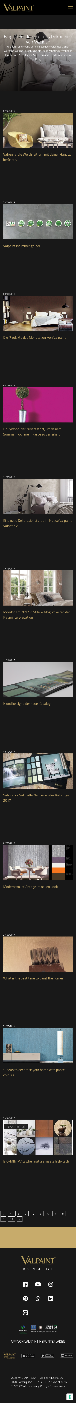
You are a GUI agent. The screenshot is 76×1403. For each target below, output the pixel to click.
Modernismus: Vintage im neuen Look (30, 886)
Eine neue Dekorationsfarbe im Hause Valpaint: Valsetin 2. (37, 523)
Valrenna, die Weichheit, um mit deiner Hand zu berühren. (37, 157)
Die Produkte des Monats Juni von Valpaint (34, 337)
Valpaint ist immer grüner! (22, 246)
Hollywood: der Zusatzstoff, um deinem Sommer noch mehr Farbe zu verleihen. (32, 431)
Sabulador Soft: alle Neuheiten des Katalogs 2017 (36, 798)
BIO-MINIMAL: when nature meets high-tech (36, 1161)
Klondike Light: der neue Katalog (27, 703)
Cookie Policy (58, 1386)
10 (11, 1219)
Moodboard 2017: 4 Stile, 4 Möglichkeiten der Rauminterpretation (36, 614)
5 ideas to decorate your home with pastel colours (34, 1072)
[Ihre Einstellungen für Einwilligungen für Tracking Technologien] (69, 1396)
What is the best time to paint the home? (33, 978)
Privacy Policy (39, 1386)
